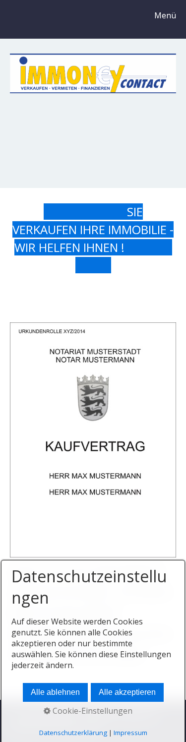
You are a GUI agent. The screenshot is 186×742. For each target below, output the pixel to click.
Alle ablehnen (55, 692)
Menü (165, 15)
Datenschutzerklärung (73, 732)
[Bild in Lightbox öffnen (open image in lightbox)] (93, 439)
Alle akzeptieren (127, 692)
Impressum (130, 732)
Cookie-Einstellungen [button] (91, 710)
